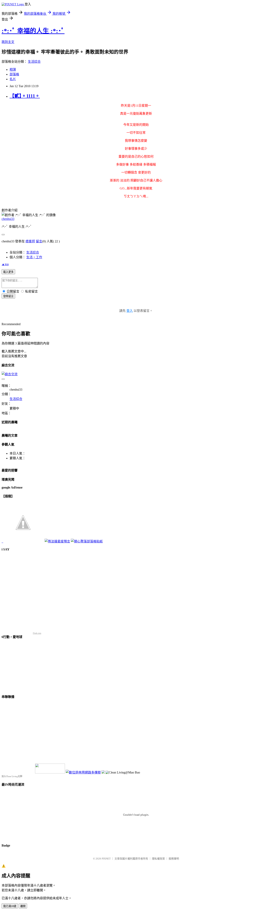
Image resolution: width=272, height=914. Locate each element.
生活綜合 (34, 61)
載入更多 (8, 271)
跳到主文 (8, 42)
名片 (13, 79)
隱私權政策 (158, 858)
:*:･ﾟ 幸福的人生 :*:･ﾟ (33, 30)
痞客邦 (30, 241)
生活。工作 (34, 257)
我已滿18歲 (9, 906)
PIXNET (106, 858)
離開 (22, 906)
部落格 (14, 74)
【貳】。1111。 (25, 96)
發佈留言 (8, 296)
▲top (5, 264)
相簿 (13, 69)
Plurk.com (37, 633)
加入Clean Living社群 (12, 776)
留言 (39, 241)
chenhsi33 (8, 218)
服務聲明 (174, 858)
